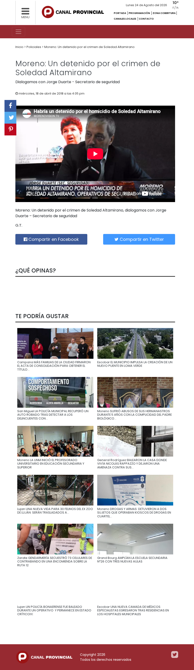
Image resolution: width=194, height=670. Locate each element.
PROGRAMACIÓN (139, 13)
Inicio (19, 47)
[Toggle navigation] (18, 31)
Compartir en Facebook (53, 239)
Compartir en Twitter (141, 239)
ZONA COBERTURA (164, 13)
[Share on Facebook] (10, 106)
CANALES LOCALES (125, 19)
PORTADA (120, 13)
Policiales (34, 47)
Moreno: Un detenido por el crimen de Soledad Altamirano (89, 47)
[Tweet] (10, 118)
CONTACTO (146, 19)
